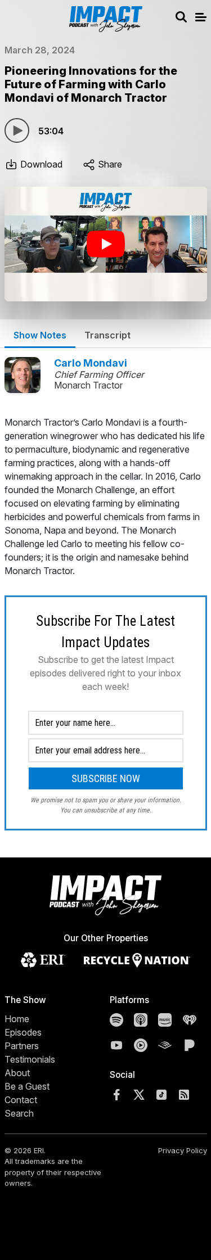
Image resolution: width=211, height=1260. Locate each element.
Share (109, 164)
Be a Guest (27, 1086)
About (17, 1072)
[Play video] (106, 244)
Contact (21, 1099)
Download (40, 164)
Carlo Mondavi (90, 363)
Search (19, 1113)
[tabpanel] (106, 623)
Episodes (23, 1032)
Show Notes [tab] (40, 335)
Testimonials (30, 1059)
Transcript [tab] (107, 335)
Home (17, 1018)
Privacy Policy (182, 1150)
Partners (22, 1045)
